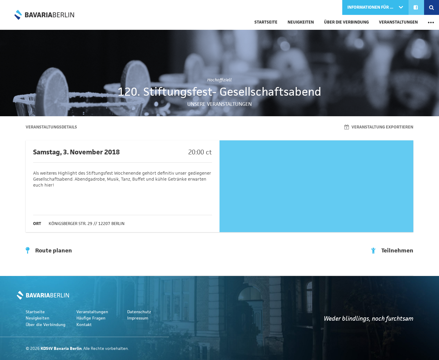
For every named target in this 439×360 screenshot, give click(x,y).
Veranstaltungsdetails (51, 127)
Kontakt (84, 324)
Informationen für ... (370, 7)
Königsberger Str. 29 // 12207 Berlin (87, 223)
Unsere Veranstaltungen (219, 104)
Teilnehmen (396, 250)
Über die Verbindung (346, 22)
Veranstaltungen (398, 22)
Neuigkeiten (301, 22)
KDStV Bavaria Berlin (44, 15)
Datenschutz (139, 311)
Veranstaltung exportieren (382, 127)
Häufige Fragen (90, 318)
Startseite (265, 22)
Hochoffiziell (219, 80)
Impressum (137, 318)
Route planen (53, 250)
